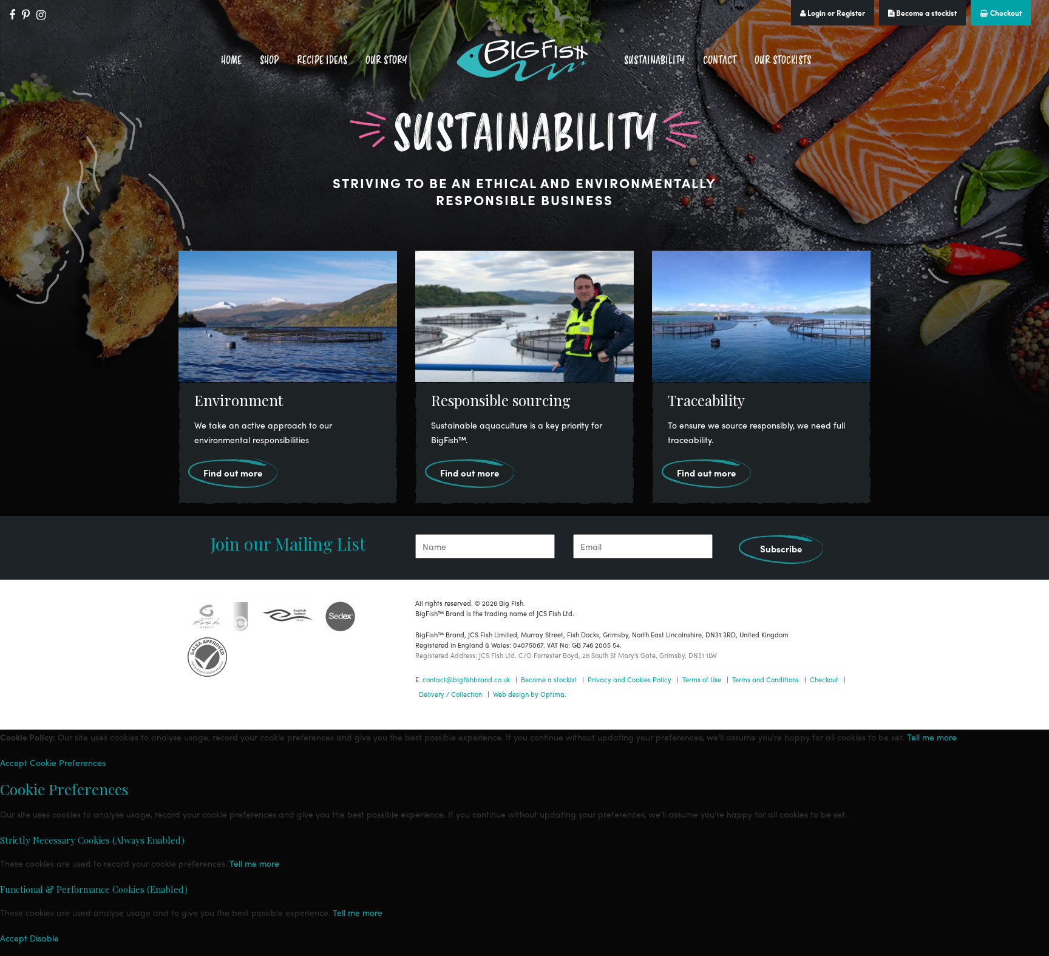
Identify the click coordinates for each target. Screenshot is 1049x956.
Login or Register (835, 12)
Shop (269, 60)
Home (231, 60)
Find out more (232, 473)
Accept (13, 762)
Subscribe (781, 548)
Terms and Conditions (765, 679)
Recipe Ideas (322, 60)
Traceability (706, 400)
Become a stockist (925, 12)
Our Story (386, 60)
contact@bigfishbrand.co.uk (466, 679)
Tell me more (932, 737)
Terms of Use (701, 679)
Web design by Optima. (529, 694)
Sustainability (654, 60)
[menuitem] (231, 60)
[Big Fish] (524, 60)
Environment (238, 400)
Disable (44, 938)
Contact (719, 60)
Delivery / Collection (450, 694)
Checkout (1005, 12)
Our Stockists (783, 60)
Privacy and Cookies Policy (629, 679)
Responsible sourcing (501, 400)
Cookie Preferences (68, 762)
